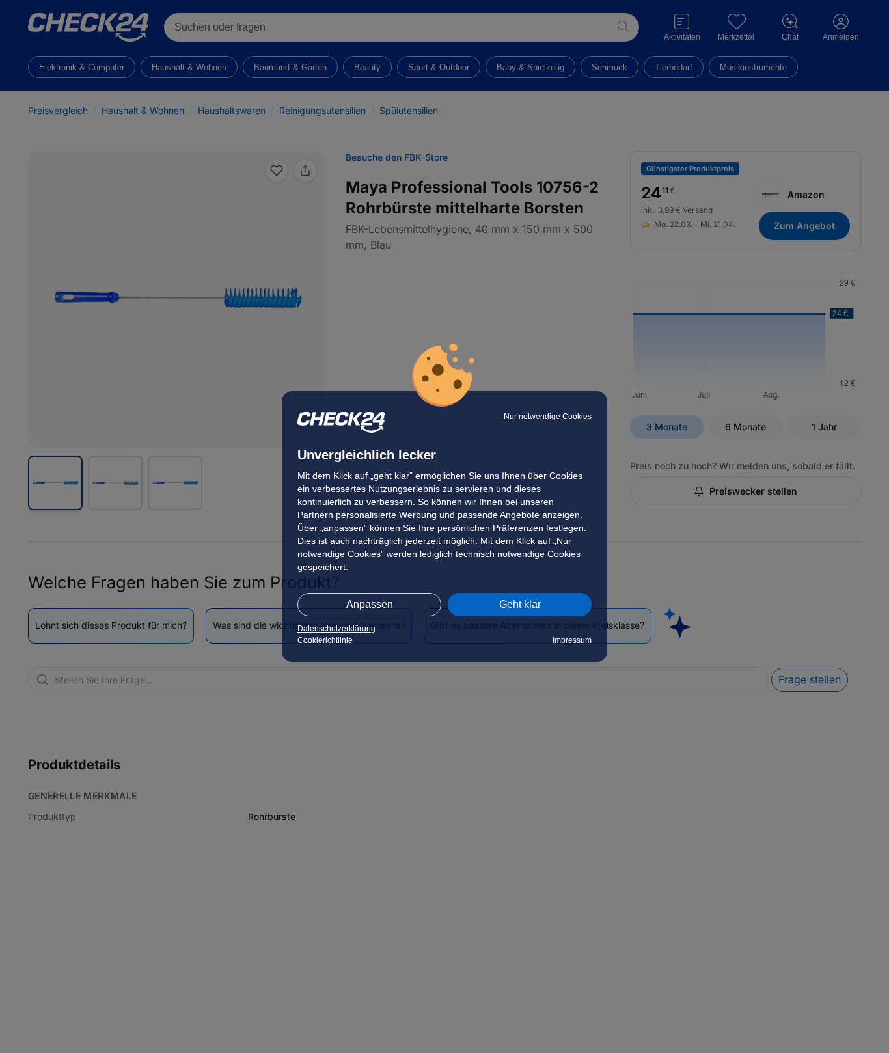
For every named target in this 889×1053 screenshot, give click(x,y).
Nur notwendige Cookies (548, 416)
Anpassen (369, 604)
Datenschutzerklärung (336, 628)
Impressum (572, 640)
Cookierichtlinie (325, 640)
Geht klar (520, 604)
